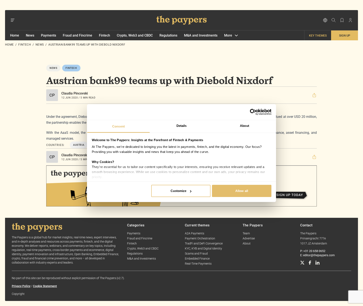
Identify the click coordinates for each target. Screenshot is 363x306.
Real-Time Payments (198, 263)
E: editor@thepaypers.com (317, 255)
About (247, 243)
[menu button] (12, 20)
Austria (78, 144)
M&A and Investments (200, 35)
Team (246, 233)
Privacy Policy (21, 286)
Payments (48, 35)
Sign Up (344, 35)
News (30, 35)
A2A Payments (194, 233)
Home (14, 35)
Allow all (241, 191)
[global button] (325, 20)
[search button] (333, 20)
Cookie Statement (45, 286)
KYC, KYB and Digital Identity (203, 248)
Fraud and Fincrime (77, 35)
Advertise (249, 238)
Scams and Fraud (196, 253)
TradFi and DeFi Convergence (204, 243)
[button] (314, 95)
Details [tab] (181, 125)
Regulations (168, 35)
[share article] (314, 95)
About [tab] (244, 125)
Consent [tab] (118, 126)
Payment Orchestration (200, 238)
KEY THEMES (318, 35)
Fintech (104, 35)
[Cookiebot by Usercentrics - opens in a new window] (253, 112)
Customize (179, 191)
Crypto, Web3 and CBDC (135, 35)
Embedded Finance (197, 258)
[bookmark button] (342, 20)
